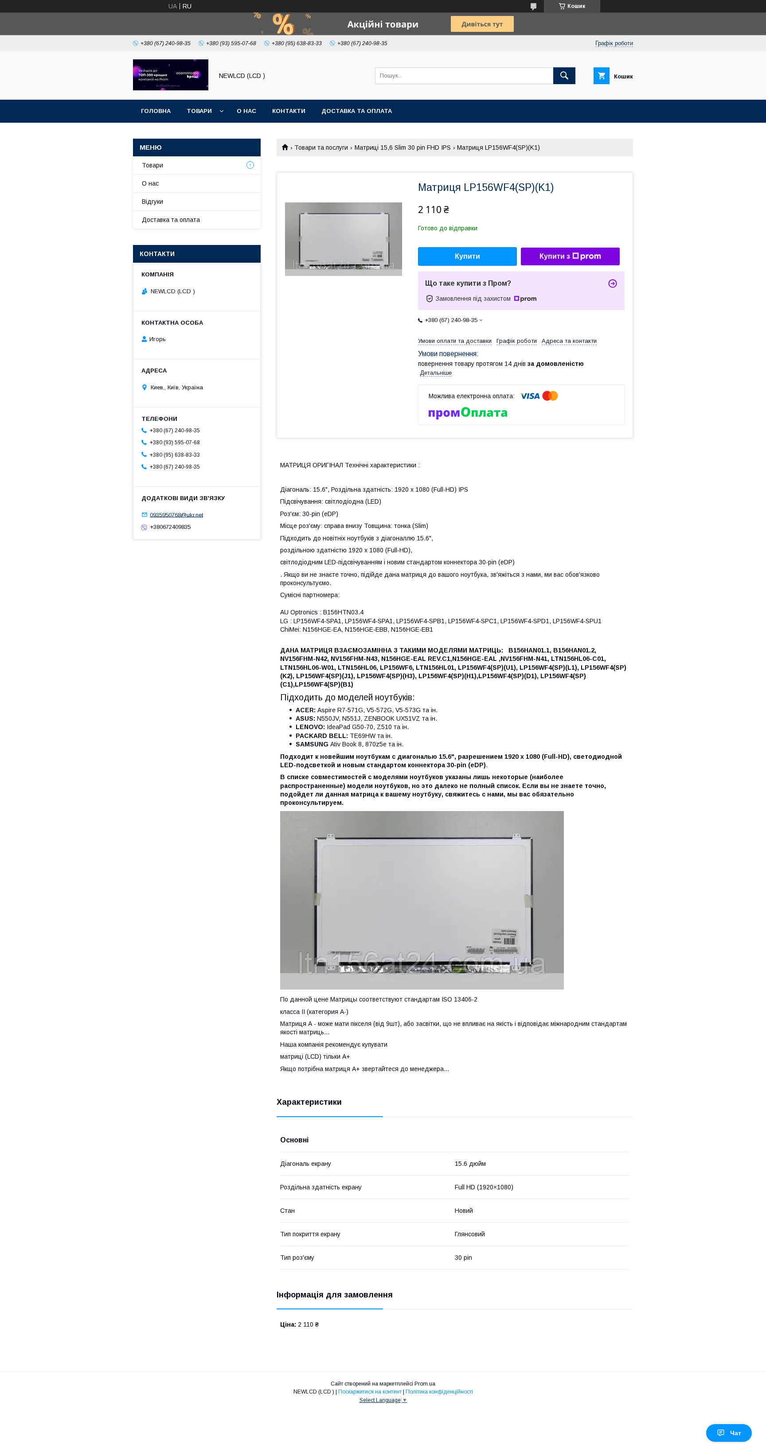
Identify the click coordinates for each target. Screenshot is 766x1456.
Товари (199, 111)
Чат (735, 1433)
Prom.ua (424, 1384)
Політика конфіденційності (439, 1392)
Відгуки (152, 201)
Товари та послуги (321, 147)
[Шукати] (564, 75)
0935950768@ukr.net (176, 514)
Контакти (288, 111)
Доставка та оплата (356, 111)
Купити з (554, 256)
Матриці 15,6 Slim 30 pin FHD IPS (403, 147)
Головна (156, 111)
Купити (467, 256)
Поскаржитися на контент (370, 1392)
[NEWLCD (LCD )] (170, 88)
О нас (246, 111)
